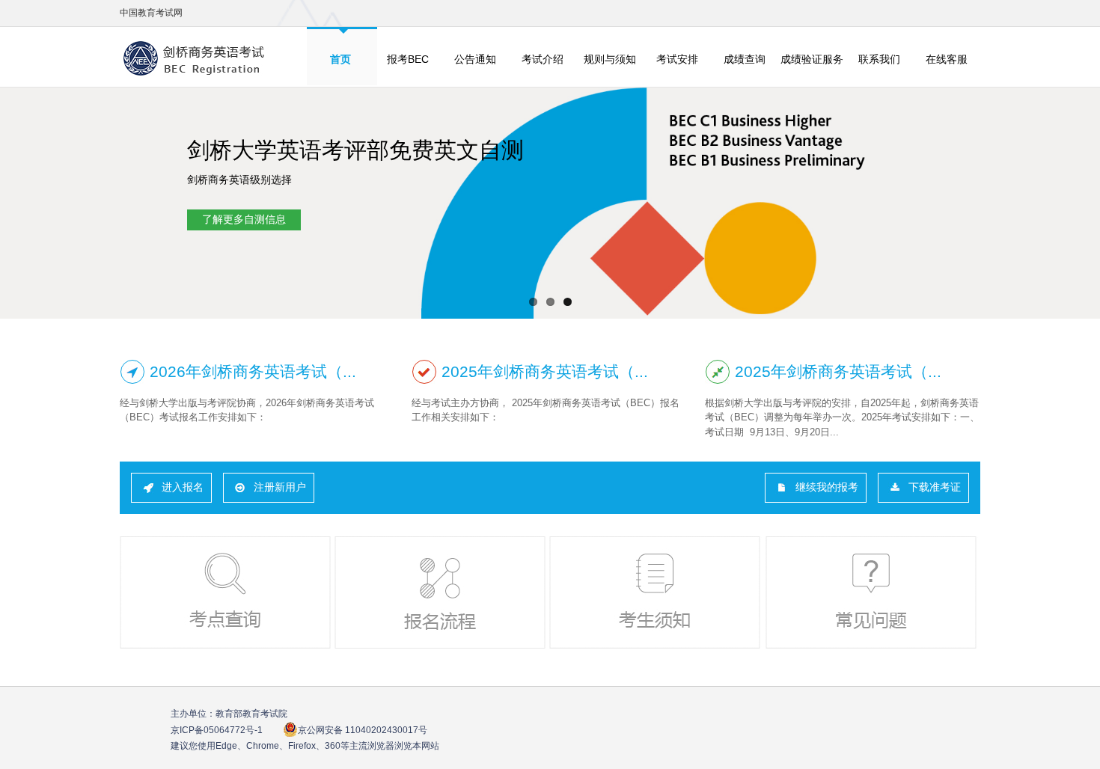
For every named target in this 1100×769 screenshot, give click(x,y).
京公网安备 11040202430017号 (362, 730)
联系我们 (879, 59)
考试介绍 (542, 59)
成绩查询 (745, 59)
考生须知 (656, 592)
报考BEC (408, 59)
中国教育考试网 (151, 12)
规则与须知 (610, 59)
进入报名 (183, 487)
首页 (340, 59)
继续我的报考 (826, 487)
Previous (20, 204)
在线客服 (947, 59)
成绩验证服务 (811, 59)
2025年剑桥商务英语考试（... (544, 371)
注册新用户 (280, 487)
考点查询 (227, 592)
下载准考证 (934, 487)
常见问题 (873, 592)
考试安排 (677, 59)
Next (1080, 204)
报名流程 (441, 592)
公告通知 (475, 59)
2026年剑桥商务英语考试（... (253, 371)
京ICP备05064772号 (217, 730)
